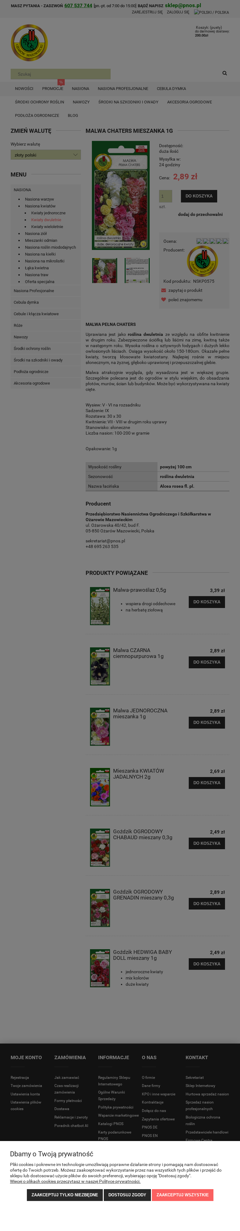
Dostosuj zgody (127, 1195)
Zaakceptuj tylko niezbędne (65, 1195)
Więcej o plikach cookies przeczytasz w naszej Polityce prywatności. (75, 1181)
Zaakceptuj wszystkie (183, 1195)
